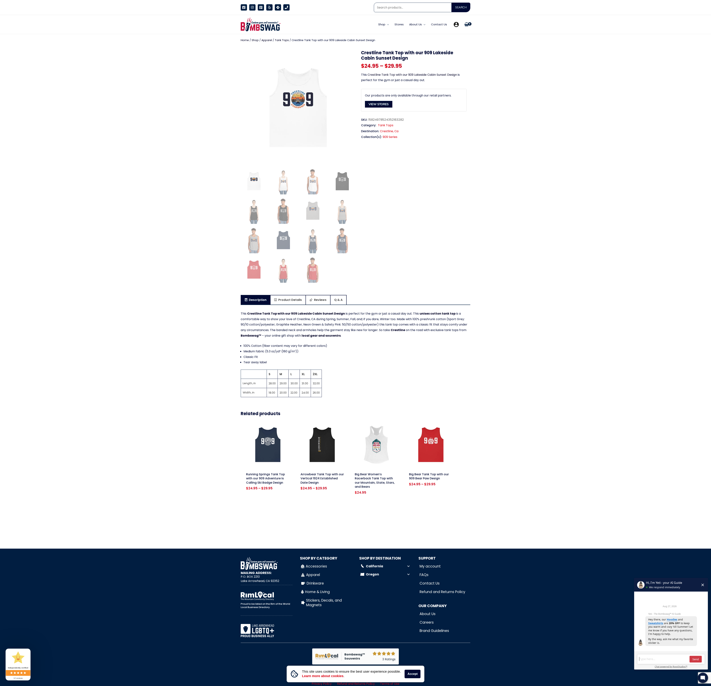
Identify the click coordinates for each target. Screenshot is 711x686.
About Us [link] (427, 613)
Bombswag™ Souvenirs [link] (354, 656)
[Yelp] (269, 7)
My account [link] (430, 566)
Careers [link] (427, 622)
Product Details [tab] (290, 300)
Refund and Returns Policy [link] (442, 591)
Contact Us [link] (430, 583)
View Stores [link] (379, 104)
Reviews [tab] (319, 300)
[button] (387, 24)
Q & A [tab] (338, 300)
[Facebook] (244, 7)
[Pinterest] (261, 7)
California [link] (374, 566)
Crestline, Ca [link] (389, 131)
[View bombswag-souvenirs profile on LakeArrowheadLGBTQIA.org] (267, 630)
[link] (260, 24)
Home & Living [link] (317, 591)
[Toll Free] (286, 7)
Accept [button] (413, 673)
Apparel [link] (266, 40)
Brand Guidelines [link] (434, 630)
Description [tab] (257, 300)
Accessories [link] (316, 566)
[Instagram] (252, 7)
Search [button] (461, 7)
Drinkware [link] (315, 583)
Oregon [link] (372, 574)
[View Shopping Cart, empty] (466, 24)
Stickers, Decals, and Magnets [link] (324, 602)
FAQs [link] (424, 574)
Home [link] (245, 40)
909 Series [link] (390, 137)
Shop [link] (255, 40)
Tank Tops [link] (282, 40)
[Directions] (278, 7)
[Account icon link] (456, 24)
